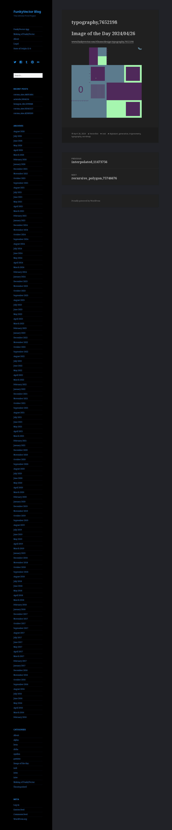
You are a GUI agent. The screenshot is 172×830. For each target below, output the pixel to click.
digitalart (114, 133)
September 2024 (21, 239)
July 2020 (18, 473)
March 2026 (19, 155)
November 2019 (21, 511)
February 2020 (20, 497)
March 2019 (19, 548)
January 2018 (19, 609)
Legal (16, 43)
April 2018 (18, 595)
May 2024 (18, 258)
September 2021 (21, 408)
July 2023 (18, 305)
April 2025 (18, 206)
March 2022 (19, 380)
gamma (17, 758)
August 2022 (19, 356)
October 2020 (20, 459)
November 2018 (21, 562)
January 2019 (19, 553)
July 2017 (18, 637)
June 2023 (18, 309)
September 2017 (21, 628)
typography (76, 136)
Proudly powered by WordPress (85, 201)
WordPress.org (20, 819)
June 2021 (18, 422)
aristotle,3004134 (21, 99)
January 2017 (19, 665)
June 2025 (18, 197)
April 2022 (18, 375)
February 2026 (20, 159)
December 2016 (20, 670)
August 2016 (19, 689)
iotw (16, 777)
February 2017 (20, 661)
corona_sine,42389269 (23, 113)
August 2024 (19, 244)
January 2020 (19, 501)
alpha (16, 740)
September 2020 (21, 464)
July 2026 (18, 136)
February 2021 (20, 440)
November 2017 (21, 618)
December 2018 (20, 558)
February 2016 (20, 717)
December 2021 (20, 394)
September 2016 (21, 684)
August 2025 (19, 187)
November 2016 (21, 675)
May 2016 (18, 703)
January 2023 (19, 333)
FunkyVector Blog (27, 11)
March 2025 (19, 211)
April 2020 (18, 487)
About (16, 39)
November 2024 (21, 230)
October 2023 (20, 290)
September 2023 (21, 295)
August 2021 (19, 412)
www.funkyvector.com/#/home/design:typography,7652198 (102, 41)
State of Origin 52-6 (22, 48)
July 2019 (18, 529)
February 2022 (20, 384)
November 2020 (21, 454)
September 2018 (21, 572)
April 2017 (18, 651)
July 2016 (18, 693)
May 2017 (18, 647)
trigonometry (135, 133)
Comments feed (20, 814)
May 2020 (18, 483)
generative (123, 133)
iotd (15, 768)
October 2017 (20, 623)
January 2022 (19, 389)
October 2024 (20, 234)
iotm (16, 772)
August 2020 (19, 469)
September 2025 (21, 183)
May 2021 (18, 426)
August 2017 (19, 633)
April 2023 (18, 319)
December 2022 (20, 337)
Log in (16, 805)
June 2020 (18, 478)
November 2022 (21, 342)
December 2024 (20, 225)
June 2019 (18, 534)
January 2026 (19, 164)
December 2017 (20, 614)
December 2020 (20, 450)
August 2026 (19, 131)
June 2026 (18, 141)
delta (16, 749)
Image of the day (21, 763)
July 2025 (18, 192)
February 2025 (20, 215)
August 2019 (19, 525)
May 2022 (18, 370)
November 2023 (21, 286)
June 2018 (18, 586)
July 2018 (18, 581)
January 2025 (19, 220)
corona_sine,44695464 (23, 94)
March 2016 (19, 712)
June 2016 (18, 698)
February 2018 (20, 604)
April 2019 (18, 544)
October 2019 (20, 515)
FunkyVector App (21, 29)
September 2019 (21, 520)
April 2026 (18, 150)
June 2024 (18, 253)
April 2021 (18, 431)
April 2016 (18, 708)
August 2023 (19, 300)
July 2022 (18, 361)
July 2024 (18, 248)
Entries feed (19, 809)
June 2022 (18, 365)
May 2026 (18, 145)
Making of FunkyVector (24, 34)
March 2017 (19, 656)
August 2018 (19, 576)
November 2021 (21, 398)
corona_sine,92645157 (23, 108)
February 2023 (20, 328)
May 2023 (18, 314)
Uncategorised (20, 786)
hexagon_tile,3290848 (23, 104)
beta (16, 744)
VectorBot (94, 133)
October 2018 (20, 567)
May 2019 (18, 539)
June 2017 (18, 642)
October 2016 (20, 679)
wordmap (86, 136)
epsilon (17, 754)
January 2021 (19, 445)
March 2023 (19, 323)
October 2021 (20, 403)
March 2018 (19, 600)
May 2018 (18, 590)
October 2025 (20, 178)
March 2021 (19, 436)
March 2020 (19, 492)
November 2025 (21, 173)
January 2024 (19, 276)
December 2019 (20, 506)
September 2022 (21, 351)
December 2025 (20, 169)
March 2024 (19, 267)
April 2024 (18, 262)
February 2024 (20, 272)
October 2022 (20, 347)
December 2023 (20, 281)
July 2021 (18, 417)
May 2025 (18, 201)
